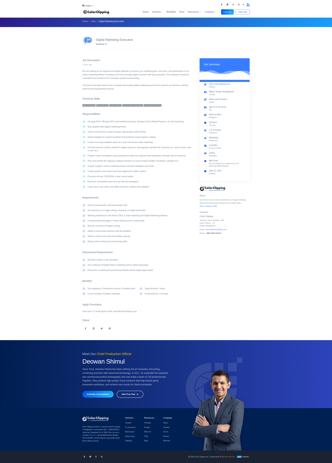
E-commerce (130, 427)
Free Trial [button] (227, 12)
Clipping (128, 441)
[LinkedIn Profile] (227, 5)
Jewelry (128, 423)
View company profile (208, 206)
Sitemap (166, 441)
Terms (165, 432)
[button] (88, 6)
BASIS (93, 435)
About (165, 423)
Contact (166, 427)
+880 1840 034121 (214, 233)
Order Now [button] (242, 12)
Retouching (129, 436)
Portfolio (147, 423)
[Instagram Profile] (239, 5)
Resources (193, 12)
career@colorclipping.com (216, 229)
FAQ (146, 436)
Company (209, 12)
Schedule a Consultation (98, 394)
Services (156, 12)
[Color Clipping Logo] (95, 418)
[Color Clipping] (96, 12)
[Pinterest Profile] (233, 5)
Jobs (93, 21)
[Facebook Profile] (222, 5)
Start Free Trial (128, 394)
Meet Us (147, 432)
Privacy (166, 436)
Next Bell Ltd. (229, 457)
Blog (146, 441)
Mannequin (129, 432)
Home (146, 12)
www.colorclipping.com (219, 84)
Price (181, 12)
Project (147, 427)
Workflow (171, 12)
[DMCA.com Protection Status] (243, 457)
